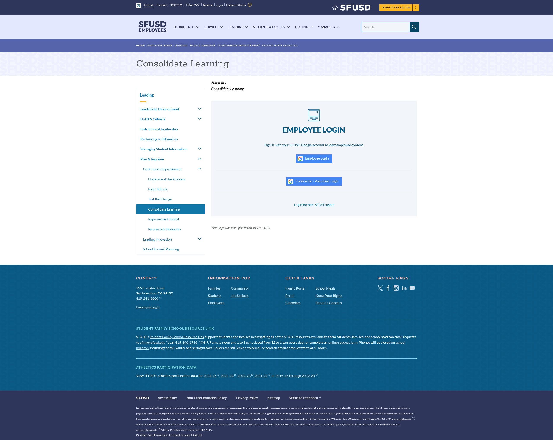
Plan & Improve (202, 45)
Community (240, 288)
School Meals (325, 288)
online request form (343, 342)
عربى (219, 5)
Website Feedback (303, 398)
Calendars (292, 303)
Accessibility (167, 398)
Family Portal (295, 288)
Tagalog (208, 5)
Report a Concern (329, 303)
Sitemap (273, 398)
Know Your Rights (329, 295)
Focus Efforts (158, 189)
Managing (326, 27)
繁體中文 (176, 5)
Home (140, 45)
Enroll (289, 295)
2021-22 (260, 376)
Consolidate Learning (164, 209)
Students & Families (269, 27)
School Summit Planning (161, 249)
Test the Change (160, 199)
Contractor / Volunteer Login (316, 181)
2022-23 (244, 376)
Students (214, 295)
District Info (184, 27)
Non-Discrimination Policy (206, 398)
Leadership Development (159, 109)
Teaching (235, 27)
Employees (216, 303)
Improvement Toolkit (163, 219)
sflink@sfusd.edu (152, 342)
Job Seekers (239, 295)
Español (162, 5)
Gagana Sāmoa (236, 5)
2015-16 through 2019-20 (295, 376)
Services (211, 27)
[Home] (351, 8)
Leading (301, 27)
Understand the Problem (166, 179)
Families (214, 288)
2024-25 (209, 376)
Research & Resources (164, 229)
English (149, 5)
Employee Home (159, 45)
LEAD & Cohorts (152, 119)
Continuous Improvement (239, 45)
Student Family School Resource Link (177, 337)
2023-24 (227, 376)
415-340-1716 (186, 342)
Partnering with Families (159, 139)
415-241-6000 (147, 298)
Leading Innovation (157, 239)
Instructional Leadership (159, 129)
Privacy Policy (247, 398)
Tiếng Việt (193, 5)
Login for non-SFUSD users (314, 205)
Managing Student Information (163, 149)
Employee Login (396, 7)
